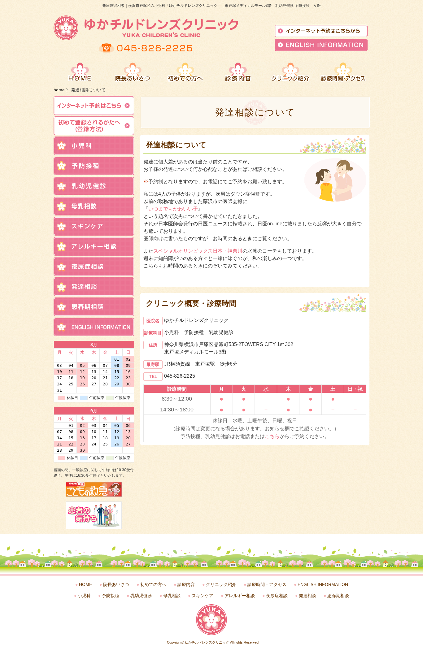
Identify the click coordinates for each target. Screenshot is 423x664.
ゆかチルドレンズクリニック (207, 642)
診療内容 (186, 584)
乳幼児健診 (141, 595)
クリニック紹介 (221, 584)
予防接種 (110, 595)
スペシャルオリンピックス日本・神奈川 (197, 251)
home (59, 89)
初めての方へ (153, 584)
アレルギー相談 (240, 595)
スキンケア (202, 595)
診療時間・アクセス (266, 584)
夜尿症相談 (277, 595)
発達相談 (307, 595)
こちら (272, 436)
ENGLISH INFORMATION (323, 584)
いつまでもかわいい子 (173, 208)
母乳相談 (172, 595)
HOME (85, 584)
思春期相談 (338, 595)
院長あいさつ (116, 584)
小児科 (84, 595)
